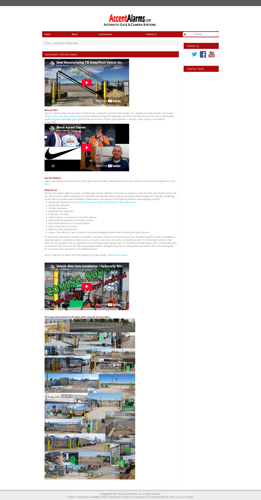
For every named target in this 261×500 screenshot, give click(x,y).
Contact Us (151, 34)
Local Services (105, 34)
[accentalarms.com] (129, 20)
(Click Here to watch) (118, 255)
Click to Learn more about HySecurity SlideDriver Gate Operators (103, 202)
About (74, 34)
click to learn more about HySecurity (63, 116)
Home (47, 34)
